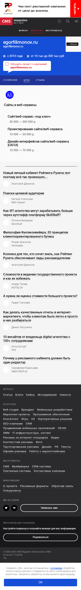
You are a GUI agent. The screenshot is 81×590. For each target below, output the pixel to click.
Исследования (47, 394)
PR (56, 446)
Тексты (66, 446)
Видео (55, 437)
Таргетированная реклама (21, 446)
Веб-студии (11, 409)
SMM (6, 433)
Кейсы (30, 394)
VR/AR (62, 428)
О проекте (10, 486)
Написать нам (49, 508)
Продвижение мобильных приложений (29, 428)
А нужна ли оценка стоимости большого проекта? (40, 296)
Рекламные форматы (34, 486)
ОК (40, 582)
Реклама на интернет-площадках (25, 437)
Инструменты (54, 31)
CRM (29, 423)
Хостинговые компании (49, 471)
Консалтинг (11, 419)
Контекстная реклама (18, 442)
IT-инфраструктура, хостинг (31, 433)
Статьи (8, 394)
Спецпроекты (12, 490)
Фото (39, 442)
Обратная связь (63, 486)
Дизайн (47, 446)
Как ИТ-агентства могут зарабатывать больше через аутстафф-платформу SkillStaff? (38, 213)
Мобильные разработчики (55, 409)
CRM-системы (41, 466)
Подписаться (40, 537)
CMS (6, 466)
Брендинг (27, 409)
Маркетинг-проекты (16, 414)
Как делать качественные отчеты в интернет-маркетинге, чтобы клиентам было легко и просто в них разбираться (40, 316)
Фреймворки (20, 466)
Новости (65, 394)
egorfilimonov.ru (13, 46)
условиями (56, 568)
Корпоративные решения (55, 419)
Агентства (36, 31)
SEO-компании (13, 423)
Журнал (23, 31)
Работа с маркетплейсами (47, 451)
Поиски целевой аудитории (23, 193)
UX (33, 419)
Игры (24, 419)
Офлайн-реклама (15, 451)
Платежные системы (17, 471)
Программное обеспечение (51, 414)
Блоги (19, 394)
